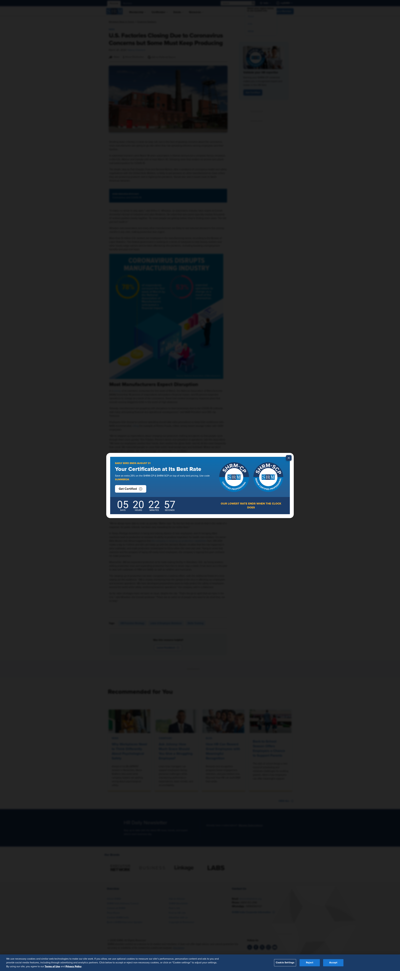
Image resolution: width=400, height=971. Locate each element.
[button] (130, 489)
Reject (309, 962)
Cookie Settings (285, 962)
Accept (333, 962)
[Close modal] (289, 458)
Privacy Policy (73, 966)
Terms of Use (52, 966)
